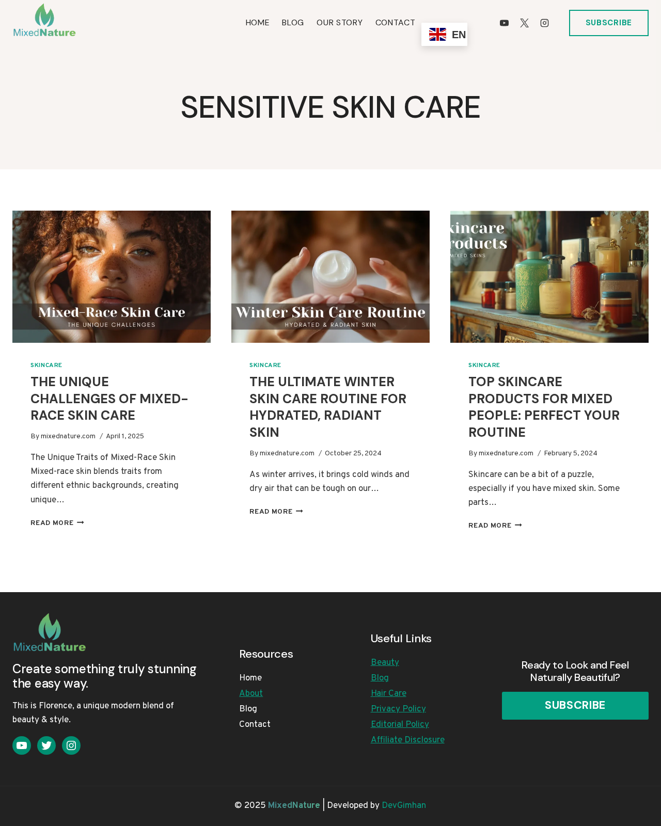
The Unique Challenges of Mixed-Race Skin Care (109, 398)
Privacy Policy (398, 709)
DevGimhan (404, 806)
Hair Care (388, 694)
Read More (57, 523)
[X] (524, 22)
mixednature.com (68, 436)
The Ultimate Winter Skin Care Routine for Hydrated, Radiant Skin (327, 407)
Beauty (385, 663)
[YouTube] (504, 22)
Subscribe (609, 23)
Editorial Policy (400, 724)
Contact (395, 22)
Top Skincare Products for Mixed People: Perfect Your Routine (544, 407)
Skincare (46, 365)
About (251, 694)
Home (258, 22)
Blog (293, 22)
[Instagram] (545, 22)
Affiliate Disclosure (408, 740)
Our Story (340, 22)
